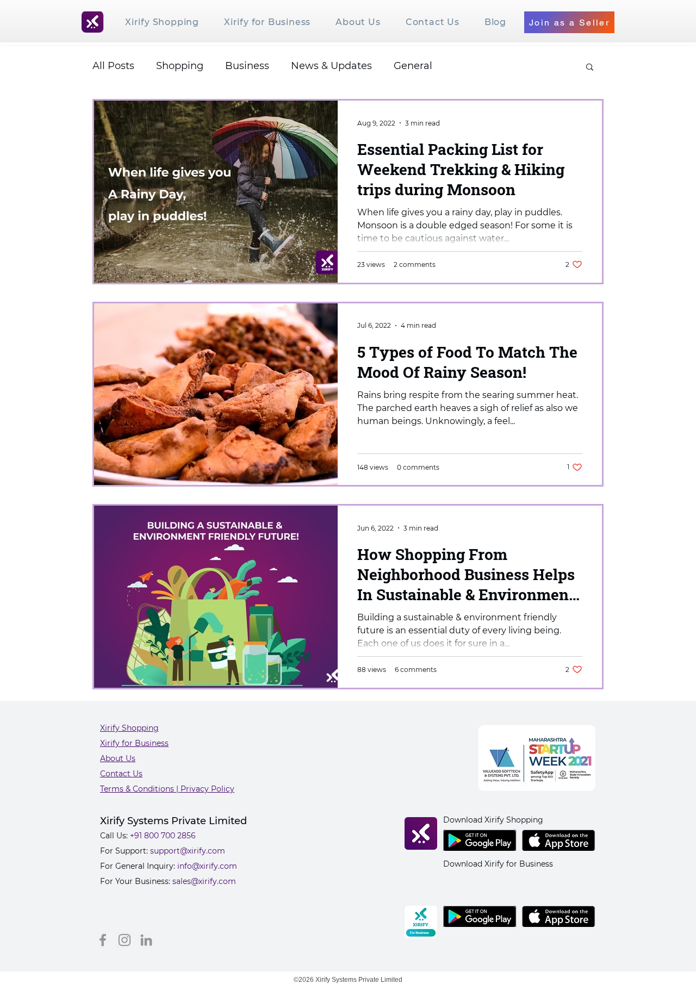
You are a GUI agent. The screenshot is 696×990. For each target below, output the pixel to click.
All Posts (113, 66)
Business (247, 66)
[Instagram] (124, 940)
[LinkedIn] (146, 940)
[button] (590, 67)
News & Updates (331, 66)
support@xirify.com (187, 851)
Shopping (179, 66)
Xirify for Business (134, 743)
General (413, 66)
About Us (117, 758)
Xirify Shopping (129, 728)
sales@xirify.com (204, 881)
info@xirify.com (207, 866)
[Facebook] (103, 940)
